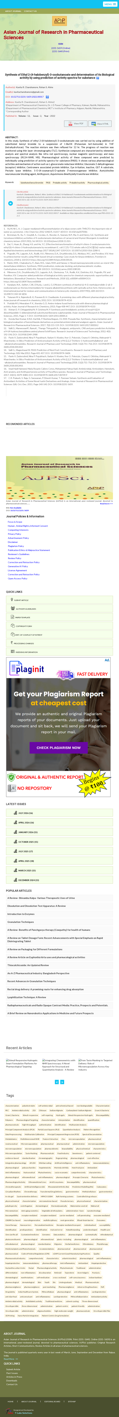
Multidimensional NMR (29, 1139)
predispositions (26, 1230)
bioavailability (67, 1149)
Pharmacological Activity (15, 1182)
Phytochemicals (66, 1268)
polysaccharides (29, 1167)
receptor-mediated (29, 1215)
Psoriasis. (96, 1273)
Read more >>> (106, 503)
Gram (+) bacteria (102, 1110)
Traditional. (81, 1268)
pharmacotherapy (49, 1263)
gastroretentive (72, 1191)
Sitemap (72, 1401)
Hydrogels (60, 1115)
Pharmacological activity (47, 1268)
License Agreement (17, 570)
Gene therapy (11, 1225)
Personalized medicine (44, 1225)
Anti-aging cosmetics (29, 1211)
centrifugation (26, 1206)
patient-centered (93, 1153)
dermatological (42, 1206)
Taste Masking (31, 1153)
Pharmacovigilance (66, 1287)
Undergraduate (65, 1282)
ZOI (34, 1110)
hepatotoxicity (45, 1167)
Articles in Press (14, 1376)
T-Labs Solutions (23, 1413)
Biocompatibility (102, 1115)
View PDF (78, 123)
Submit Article (21, 600)
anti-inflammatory (82, 1163)
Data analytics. (59, 1234)
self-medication (43, 1277)
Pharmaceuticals (47, 1153)
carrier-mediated (67, 1215)
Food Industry (63, 1153)
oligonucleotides (44, 1311)
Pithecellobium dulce (79, 1296)
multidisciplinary (50, 1220)
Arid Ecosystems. (57, 1182)
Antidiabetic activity (34, 1301)
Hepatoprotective (98, 1263)
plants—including (64, 1239)
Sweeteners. (77, 1153)
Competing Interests (18, 530)
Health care (105, 1230)
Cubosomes (101, 1187)
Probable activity (60, 183)
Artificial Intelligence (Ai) (34, 1187)
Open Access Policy (17, 578)
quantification (93, 1120)
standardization (44, 1244)
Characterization (103, 1106)
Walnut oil (95, 1206)
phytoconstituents (13, 1239)
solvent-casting (72, 1301)
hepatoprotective (12, 1263)
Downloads (11, 1380)
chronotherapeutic (13, 1187)
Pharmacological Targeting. (27, 1120)
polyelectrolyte (28, 1106)
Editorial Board (52, 1401)
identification (78, 1120)
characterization (12, 1106)
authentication (45, 1125)
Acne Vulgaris (83, 1273)
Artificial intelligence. (63, 1163)
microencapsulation (77, 1139)
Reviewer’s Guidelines (18, 554)
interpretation (64, 1120)
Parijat (31, 1268)
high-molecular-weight (64, 1311)
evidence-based (12, 1158)
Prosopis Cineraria (80, 1177)
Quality (96, 1254)
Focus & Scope (15, 521)
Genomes (46, 1234)
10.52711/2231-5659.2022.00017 (27, 96)
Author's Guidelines (25, 609)
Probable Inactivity (77, 183)
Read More (10, 1359)
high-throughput (29, 1125)
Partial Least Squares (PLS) (48, 1129)
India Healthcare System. (28, 1292)
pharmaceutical (94, 1139)
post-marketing (49, 1287)
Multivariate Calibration (34, 1134)
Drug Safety (10, 1292)
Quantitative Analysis (71, 1129)
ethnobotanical (106, 1234)
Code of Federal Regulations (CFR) (35, 1254)
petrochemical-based (64, 1106)
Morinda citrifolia (61, 1167)
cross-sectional (59, 1277)
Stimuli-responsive (30, 1115)
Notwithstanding (73, 1230)
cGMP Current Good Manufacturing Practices (71, 1254)
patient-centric (62, 1306)
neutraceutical (11, 1144)
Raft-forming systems (64, 1196)
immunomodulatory (101, 1163)
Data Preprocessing (13, 1134)
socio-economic (61, 1172)
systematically (91, 1234)
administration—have (75, 1211)
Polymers (9, 1120)
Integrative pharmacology (15, 1163)
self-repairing (47, 1115)
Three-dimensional (90, 1301)
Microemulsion (11, 1211)
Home (10, 1401)
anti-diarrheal (11, 1296)
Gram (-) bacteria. (12, 1115)
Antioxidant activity (99, 1296)
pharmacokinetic (51, 1149)
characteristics (99, 1149)
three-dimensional (29, 1306)
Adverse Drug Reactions (87, 1287)
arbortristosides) (69, 1258)
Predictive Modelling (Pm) (82, 1187)
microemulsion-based (48, 1201)
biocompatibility (73, 1182)
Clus (63, 1139)
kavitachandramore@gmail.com (29, 92)
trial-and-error (57, 1230)
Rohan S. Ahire (46, 87)
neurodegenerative (32, 1220)
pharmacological (77, 1158)
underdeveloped (90, 1230)
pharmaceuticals (12, 1125)
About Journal (13, 11)
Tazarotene (69, 1273)
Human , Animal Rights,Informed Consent (28, 526)
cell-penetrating (83, 1215)
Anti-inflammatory (12, 1172)
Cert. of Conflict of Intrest (28, 635)
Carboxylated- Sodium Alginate (78, 1110)
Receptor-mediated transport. (69, 1225)
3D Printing (9, 1315)
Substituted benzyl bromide (32, 183)
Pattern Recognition (92, 1129)
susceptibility (104, 1225)
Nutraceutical (29, 1172)
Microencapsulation (29, 1144)
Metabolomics (11, 1139)
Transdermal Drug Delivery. (51, 1191)
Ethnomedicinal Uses (37, 1182)
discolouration (45, 1273)
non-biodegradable (84, 1106)
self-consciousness (77, 1277)
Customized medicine (30, 1234)
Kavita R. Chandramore (27, 87)
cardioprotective (99, 1292)
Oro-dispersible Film (101, 1311)
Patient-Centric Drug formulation (55, 1315)
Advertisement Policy (18, 538)
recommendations (46, 1249)
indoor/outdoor (95, 1277)
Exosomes (101, 1220)
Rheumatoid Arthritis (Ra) (58, 1187)
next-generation (67, 1220)
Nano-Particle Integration (28, 1315)
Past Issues (12, 1373)
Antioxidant (92, 1167)
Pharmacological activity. (98, 183)
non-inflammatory (28, 1273)
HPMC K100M (47, 1196)
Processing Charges (23, 643)
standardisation (28, 1158)
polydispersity (11, 1206)
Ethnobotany (88, 1244)
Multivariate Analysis (77, 1125)
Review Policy (14, 558)
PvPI (102, 1287)
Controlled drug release (87, 1196)
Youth (47, 1282)
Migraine (58, 1244)
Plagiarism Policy (16, 546)
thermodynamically (59, 1206)
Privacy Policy (14, 534)
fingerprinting (61, 1158)
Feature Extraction (50, 1139)
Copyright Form (23, 626)
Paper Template (22, 617)
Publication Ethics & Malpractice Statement (29, 550)
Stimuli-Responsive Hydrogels (80, 1115)
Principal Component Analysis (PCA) (20, 1129)
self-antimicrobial (45, 1106)
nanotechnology (94, 1211)
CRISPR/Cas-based (12, 1220)
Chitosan (42, 1110)
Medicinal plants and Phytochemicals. (20, 1249)
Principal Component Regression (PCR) (63, 1134)
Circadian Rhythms (13, 1191)
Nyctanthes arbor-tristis (15, 1268)
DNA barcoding (45, 1163)
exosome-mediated (102, 1215)
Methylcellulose (89, 1191)
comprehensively (78, 1172)
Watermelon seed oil (78, 1206)
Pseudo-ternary (67, 1201)
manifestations (27, 1277)
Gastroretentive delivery (27, 1196)
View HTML (102, 123)
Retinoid (57, 1273)
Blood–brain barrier (85, 1220)
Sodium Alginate (56, 1110)
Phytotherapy (102, 1244)
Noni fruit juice (78, 1167)
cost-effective (93, 1158)
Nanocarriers (25, 1225)
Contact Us (30, 11)
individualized (90, 1225)
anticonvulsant (26, 1296)
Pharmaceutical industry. (15, 1258)
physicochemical (83, 1149)
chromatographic (46, 1158)
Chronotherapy (30, 1191)
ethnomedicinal (28, 1177)
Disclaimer (13, 542)
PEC (7, 1110)
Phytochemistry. (44, 1172)
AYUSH (32, 1163)
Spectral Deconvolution (92, 1134)
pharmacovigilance (13, 1287)
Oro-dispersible (11, 1306)
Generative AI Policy (18, 566)
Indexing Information (26, 652)
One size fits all (11, 1234)
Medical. (78, 1282)
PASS (48, 183)
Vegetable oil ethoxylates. (52, 1211)
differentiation (11, 1273)
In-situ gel (9, 1196)
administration (79, 1144)
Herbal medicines (72, 1244)
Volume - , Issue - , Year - (36, 116)
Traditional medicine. (53, 1301)
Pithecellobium (48, 1292)
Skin (39, 1282)
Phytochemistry (98, 1177)
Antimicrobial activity (20, 1110)
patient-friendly (78, 1306)
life (54, 1282)
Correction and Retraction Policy (24, 562)
